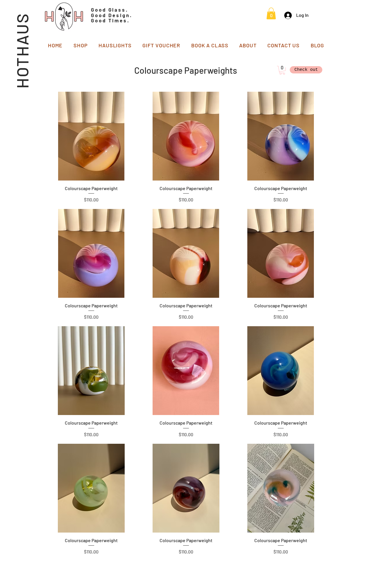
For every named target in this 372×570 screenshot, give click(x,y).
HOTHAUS (22, 51)
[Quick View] (91, 136)
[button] (271, 13)
